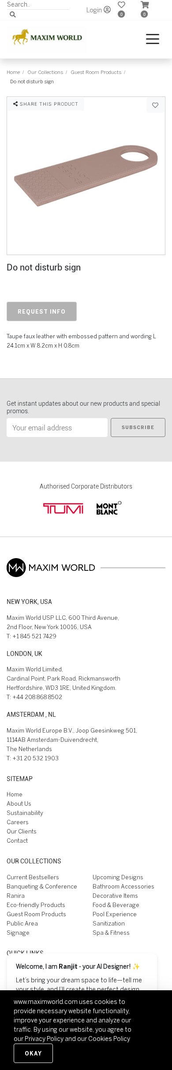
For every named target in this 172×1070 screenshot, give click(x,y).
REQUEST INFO (42, 311)
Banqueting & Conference (42, 886)
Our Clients (22, 831)
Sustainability (25, 813)
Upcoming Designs (118, 877)
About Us (19, 803)
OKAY (33, 1053)
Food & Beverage (116, 905)
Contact (17, 840)
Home (13, 72)
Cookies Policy (109, 1038)
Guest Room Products (96, 72)
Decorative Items (115, 895)
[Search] (13, 15)
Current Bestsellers (33, 877)
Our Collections (45, 72)
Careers (18, 822)
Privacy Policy (44, 1038)
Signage (18, 932)
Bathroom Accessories (123, 886)
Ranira (16, 895)
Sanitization (109, 923)
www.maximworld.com (46, 1001)
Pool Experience (115, 914)
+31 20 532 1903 (35, 758)
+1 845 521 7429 (34, 636)
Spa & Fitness (111, 932)
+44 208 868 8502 (37, 697)
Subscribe (138, 427)
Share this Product (48, 103)
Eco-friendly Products (36, 905)
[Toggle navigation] (152, 39)
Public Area (22, 923)
